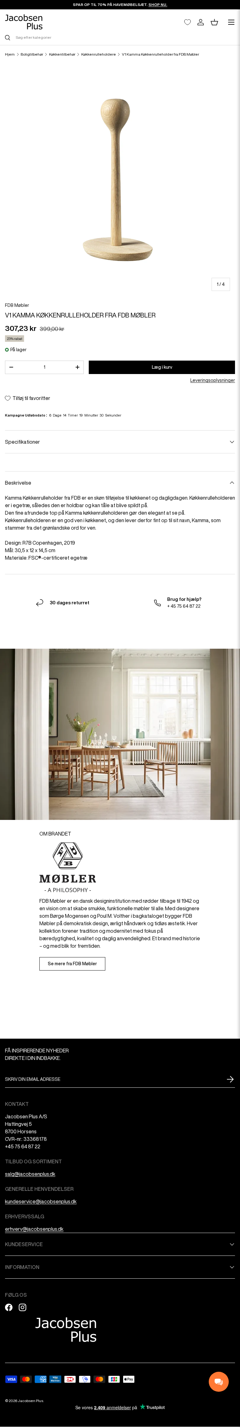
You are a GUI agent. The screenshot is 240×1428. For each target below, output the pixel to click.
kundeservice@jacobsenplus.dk (41, 1201)
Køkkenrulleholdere (98, 54)
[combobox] (120, 37)
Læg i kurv (162, 367)
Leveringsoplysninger (212, 380)
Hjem (10, 54)
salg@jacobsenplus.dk (30, 1173)
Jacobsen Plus (30, 1401)
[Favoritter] (187, 22)
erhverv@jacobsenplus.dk (34, 1228)
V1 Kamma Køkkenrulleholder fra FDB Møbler (160, 54)
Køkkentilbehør (62, 54)
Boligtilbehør (32, 54)
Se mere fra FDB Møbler (72, 963)
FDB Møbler (17, 305)
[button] (214, 22)
